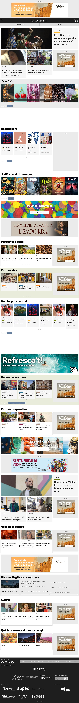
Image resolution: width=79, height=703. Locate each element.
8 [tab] (28, 551)
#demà (20, 100)
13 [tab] (37, 551)
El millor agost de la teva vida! (57, 582)
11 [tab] (33, 551)
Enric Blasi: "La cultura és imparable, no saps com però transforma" (65, 40)
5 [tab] (30, 157)
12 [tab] (35, 551)
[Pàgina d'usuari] (75, 21)
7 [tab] (26, 551)
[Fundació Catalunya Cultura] (38, 697)
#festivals (58, 100)
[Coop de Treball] (32, 678)
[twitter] (6, 662)
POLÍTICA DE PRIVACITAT (54, 661)
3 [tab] (26, 157)
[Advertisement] (39, 117)
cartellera (11, 198)
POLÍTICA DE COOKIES (70, 661)
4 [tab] (28, 157)
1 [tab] (23, 157)
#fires (46, 100)
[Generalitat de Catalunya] (39, 670)
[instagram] (9, 662)
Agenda (59, 24)
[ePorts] (65, 689)
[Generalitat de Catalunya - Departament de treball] (46, 679)
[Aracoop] (17, 678)
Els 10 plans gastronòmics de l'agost (59, 587)
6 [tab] (30, 265)
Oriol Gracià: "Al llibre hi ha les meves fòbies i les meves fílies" (65, 486)
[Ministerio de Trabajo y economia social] (61, 679)
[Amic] (8, 689)
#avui (7, 100)
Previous (2, 145)
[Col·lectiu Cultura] (38, 689)
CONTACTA (32, 661)
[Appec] (23, 689)
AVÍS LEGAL (41, 661)
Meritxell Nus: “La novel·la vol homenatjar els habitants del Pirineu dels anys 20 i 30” (12, 72)
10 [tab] (31, 551)
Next (51, 145)
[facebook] (2, 662)
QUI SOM (24, 661)
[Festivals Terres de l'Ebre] (23, 697)
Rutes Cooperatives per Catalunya (16, 403)
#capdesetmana (33, 100)
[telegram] (12, 662)
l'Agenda (10, 106)
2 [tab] (24, 157)
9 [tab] (30, 551)
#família (71, 100)
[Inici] (39, 20)
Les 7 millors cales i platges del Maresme (60, 592)
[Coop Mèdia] (8, 697)
